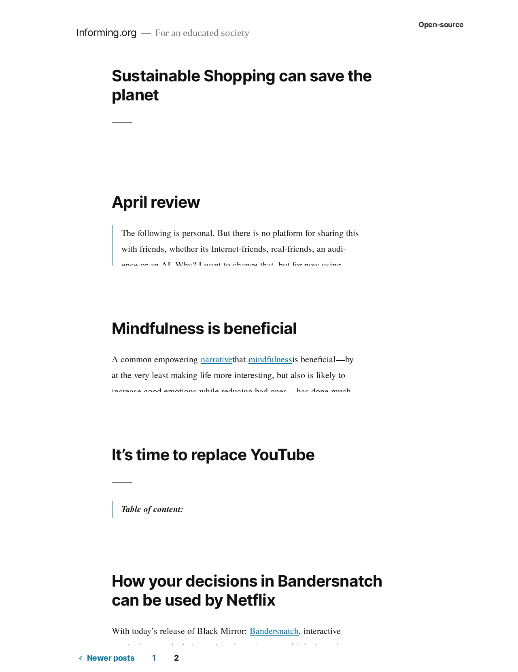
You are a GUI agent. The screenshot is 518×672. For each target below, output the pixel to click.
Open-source (441, 24)
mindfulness (270, 359)
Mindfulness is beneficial (204, 328)
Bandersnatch (274, 630)
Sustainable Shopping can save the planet (242, 85)
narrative (216, 359)
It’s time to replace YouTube (213, 454)
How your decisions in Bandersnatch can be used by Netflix (247, 590)
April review (156, 201)
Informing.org (106, 32)
